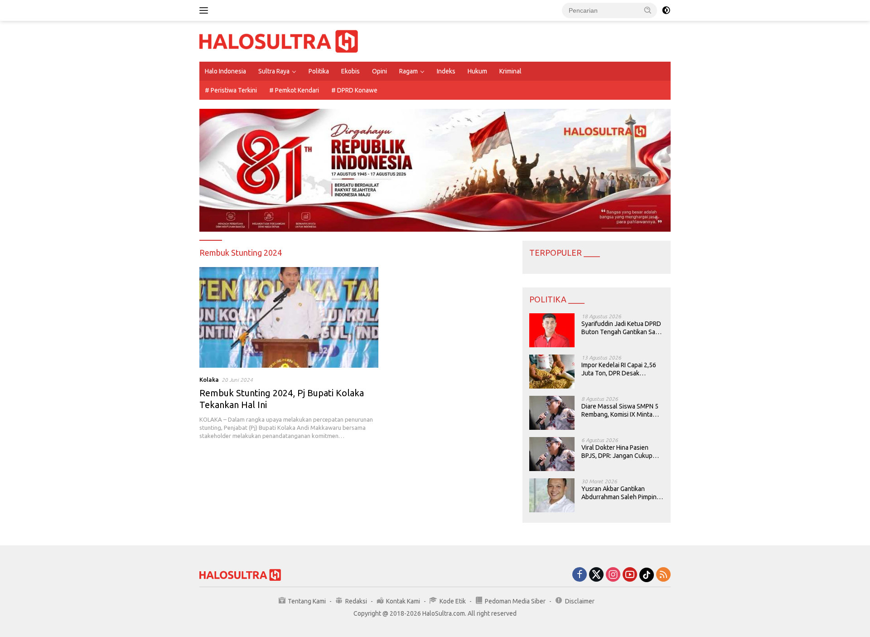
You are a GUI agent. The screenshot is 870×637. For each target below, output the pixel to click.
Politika (319, 71)
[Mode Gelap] (666, 10)
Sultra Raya (274, 71)
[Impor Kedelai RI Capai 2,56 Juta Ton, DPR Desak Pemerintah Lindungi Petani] (552, 372)
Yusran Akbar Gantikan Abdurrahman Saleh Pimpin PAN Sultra (619, 493)
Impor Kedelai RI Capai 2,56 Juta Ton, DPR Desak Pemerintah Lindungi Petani (619, 369)
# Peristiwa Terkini (231, 90)
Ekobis (350, 71)
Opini (379, 71)
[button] (648, 10)
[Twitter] (596, 575)
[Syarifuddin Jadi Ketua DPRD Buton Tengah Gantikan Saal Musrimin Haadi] (552, 330)
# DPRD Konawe (354, 90)
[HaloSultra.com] (278, 40)
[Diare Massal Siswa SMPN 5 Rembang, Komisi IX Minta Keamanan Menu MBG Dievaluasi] (552, 413)
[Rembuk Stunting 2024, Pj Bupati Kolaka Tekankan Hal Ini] (288, 317)
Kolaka (209, 379)
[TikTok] (646, 575)
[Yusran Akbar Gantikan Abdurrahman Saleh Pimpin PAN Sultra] (552, 495)
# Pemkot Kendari (294, 90)
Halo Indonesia (225, 71)
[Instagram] (613, 575)
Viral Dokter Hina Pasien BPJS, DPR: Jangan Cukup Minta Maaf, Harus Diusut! (616, 452)
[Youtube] (630, 575)
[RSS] (663, 575)
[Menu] (205, 10)
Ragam (408, 71)
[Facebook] (579, 575)
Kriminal (510, 71)
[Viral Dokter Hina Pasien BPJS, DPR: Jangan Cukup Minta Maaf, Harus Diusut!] (552, 454)
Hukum (477, 71)
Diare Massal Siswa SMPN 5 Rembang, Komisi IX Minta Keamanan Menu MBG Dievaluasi (619, 410)
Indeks (446, 71)
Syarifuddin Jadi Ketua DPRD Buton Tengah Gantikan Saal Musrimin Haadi (621, 328)
